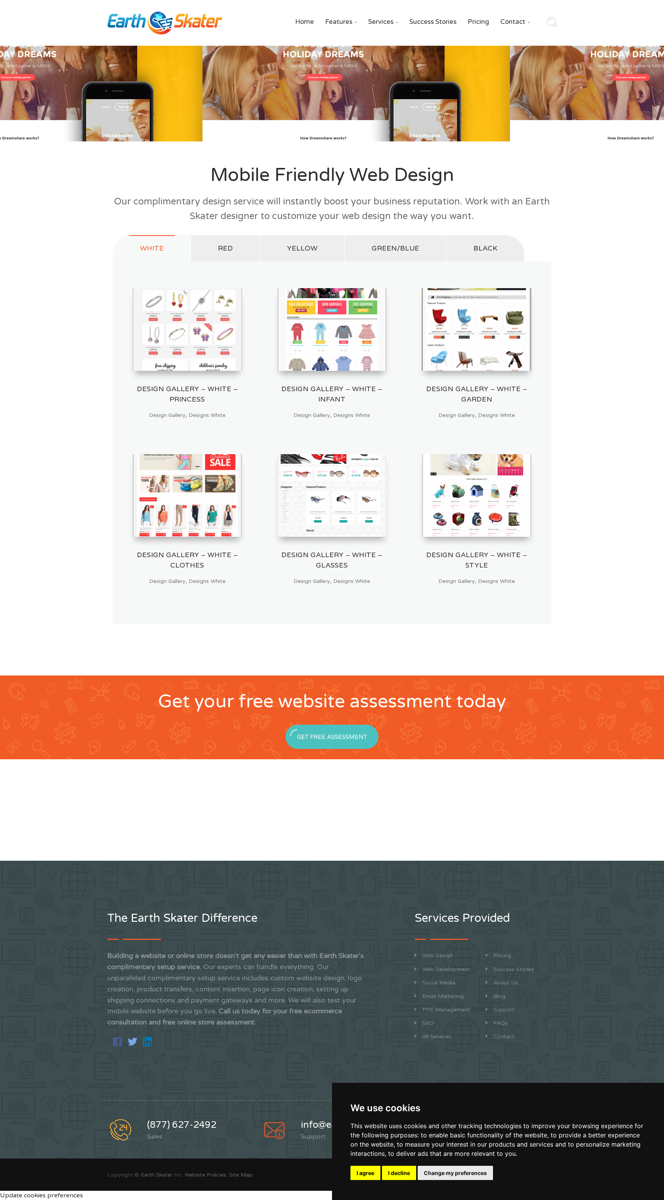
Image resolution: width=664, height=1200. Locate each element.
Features (341, 22)
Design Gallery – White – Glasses (331, 560)
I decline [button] (399, 1173)
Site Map (240, 1175)
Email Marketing (443, 996)
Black (485, 248)
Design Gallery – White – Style (476, 560)
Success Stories (432, 22)
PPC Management (446, 1009)
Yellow (302, 248)
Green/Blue (395, 248)
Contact (515, 22)
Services (383, 22)
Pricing (478, 22)
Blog (499, 996)
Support (504, 1009)
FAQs (500, 1023)
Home (304, 22)
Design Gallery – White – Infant (331, 394)
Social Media (438, 982)
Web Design (437, 955)
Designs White (207, 415)
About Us (505, 982)
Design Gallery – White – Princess (187, 394)
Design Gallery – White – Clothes (187, 560)
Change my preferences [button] (455, 1173)
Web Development (446, 969)
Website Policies (205, 1175)
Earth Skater (157, 1175)
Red (225, 248)
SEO (428, 1023)
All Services (436, 1036)
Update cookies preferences (41, 1195)
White (152, 248)
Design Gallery (167, 415)
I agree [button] (365, 1173)
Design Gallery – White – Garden (476, 394)
